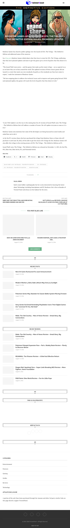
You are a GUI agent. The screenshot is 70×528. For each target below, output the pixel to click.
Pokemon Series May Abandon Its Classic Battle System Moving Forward (40, 294)
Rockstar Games (33, 167)
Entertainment (7, 464)
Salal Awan (29, 42)
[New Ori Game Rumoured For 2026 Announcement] (18, 225)
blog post (8, 58)
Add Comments (35, 249)
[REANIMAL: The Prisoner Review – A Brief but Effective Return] (8, 359)
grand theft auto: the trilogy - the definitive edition (19, 164)
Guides (5, 478)
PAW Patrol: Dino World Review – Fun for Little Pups (33, 378)
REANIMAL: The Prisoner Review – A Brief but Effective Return (37, 356)
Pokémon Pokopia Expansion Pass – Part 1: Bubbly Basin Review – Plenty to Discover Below (41, 346)
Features (5, 469)
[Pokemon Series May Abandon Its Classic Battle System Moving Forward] (8, 296)
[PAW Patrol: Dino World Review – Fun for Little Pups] (8, 381)
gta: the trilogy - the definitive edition (15, 167)
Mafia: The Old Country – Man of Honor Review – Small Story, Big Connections (38, 317)
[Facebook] (25, 514)
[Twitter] (31, 514)
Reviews (5, 483)
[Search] (66, 2)
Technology (6, 487)
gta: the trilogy (41, 164)
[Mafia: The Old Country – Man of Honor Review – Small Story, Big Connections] (8, 318)
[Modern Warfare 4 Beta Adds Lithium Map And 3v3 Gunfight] (51, 225)
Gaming (5, 473)
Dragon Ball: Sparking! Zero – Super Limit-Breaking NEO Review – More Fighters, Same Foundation (40, 368)
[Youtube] (38, 514)
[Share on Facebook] (40, 175)
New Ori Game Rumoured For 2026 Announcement (33, 272)
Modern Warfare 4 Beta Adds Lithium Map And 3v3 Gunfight (36, 283)
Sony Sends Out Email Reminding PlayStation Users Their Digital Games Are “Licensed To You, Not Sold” (40, 306)
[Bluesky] (44, 514)
